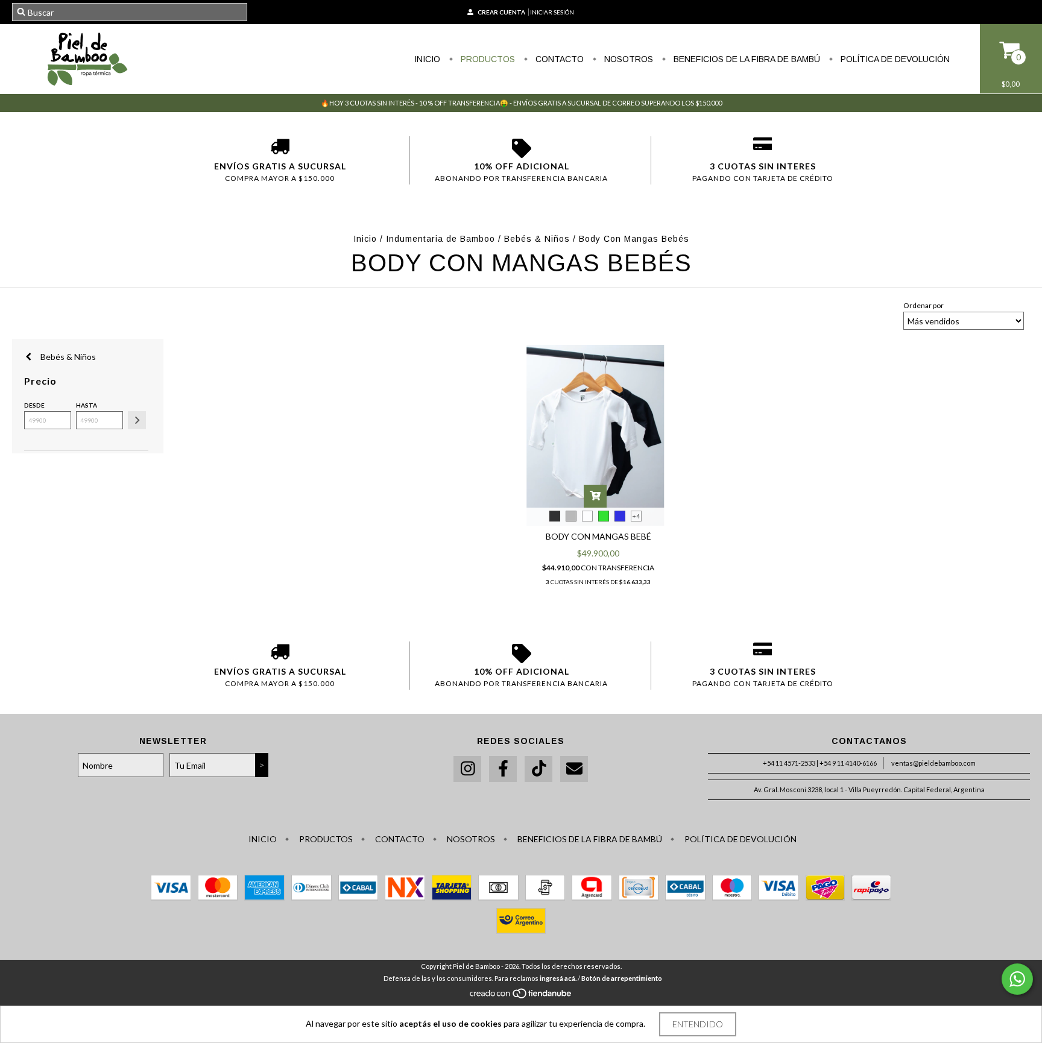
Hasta (86, 405)
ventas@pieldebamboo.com (933, 763)
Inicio (427, 59)
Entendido (697, 1024)
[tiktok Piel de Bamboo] (538, 769)
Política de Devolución (894, 59)
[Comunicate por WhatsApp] (1017, 979)
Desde (34, 405)
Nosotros (627, 59)
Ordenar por (923, 305)
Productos (486, 59)
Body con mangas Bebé (598, 536)
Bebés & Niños (537, 239)
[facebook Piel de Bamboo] (503, 769)
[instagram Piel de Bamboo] (467, 769)
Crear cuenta (501, 12)
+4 (636, 516)
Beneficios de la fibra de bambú (745, 59)
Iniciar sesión (552, 12)
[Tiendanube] (521, 996)
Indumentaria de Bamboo (440, 239)
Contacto (558, 59)
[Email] (574, 769)
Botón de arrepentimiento (621, 978)
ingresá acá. (558, 978)
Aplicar (137, 420)
